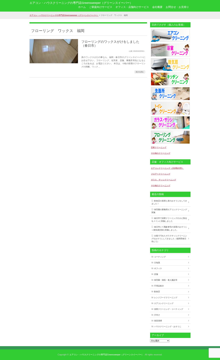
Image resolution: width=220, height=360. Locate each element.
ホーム (82, 7)
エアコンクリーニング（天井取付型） (167, 168)
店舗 (156, 274)
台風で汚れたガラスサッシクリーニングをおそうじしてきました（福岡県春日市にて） (169, 239)
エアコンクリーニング (163, 303)
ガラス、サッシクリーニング (163, 180)
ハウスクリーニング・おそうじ (167, 326)
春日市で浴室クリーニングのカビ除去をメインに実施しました (169, 219)
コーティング (160, 257)
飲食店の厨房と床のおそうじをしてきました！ (169, 202)
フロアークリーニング (160, 174)
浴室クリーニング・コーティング (168, 309)
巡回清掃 (158, 321)
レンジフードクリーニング (165, 297)
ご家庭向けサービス (100, 7)
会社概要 (157, 7)
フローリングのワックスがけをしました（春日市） (110, 43)
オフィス (158, 268)
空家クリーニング (158, 147)
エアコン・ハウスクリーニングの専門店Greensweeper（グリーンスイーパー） (81, 3)
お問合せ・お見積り (177, 7)
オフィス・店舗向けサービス (132, 7)
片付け (157, 315)
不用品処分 (159, 286)
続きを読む (140, 72)
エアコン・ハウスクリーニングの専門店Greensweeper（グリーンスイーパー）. (106, 354)
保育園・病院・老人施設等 (165, 280)
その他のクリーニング (160, 153)
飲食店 (157, 291)
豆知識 (157, 263)
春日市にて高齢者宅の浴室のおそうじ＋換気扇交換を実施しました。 (169, 228)
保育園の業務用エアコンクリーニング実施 (169, 211)
